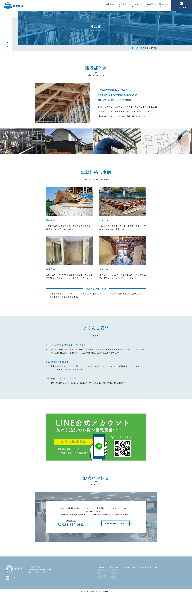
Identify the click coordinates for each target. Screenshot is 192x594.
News (126, 567)
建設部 (114, 576)
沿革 (100, 579)
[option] (43, 141)
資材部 (114, 573)
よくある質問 (149, 5)
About (100, 567)
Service (114, 567)
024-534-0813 (72, 525)
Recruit (142, 567)
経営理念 (101, 570)
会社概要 (110, 5)
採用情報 (163, 5)
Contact (152, 567)
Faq (134, 567)
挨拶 (100, 573)
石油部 (114, 579)
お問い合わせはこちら (115, 523)
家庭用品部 (115, 570)
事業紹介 (122, 5)
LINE (13, 578)
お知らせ (134, 5)
